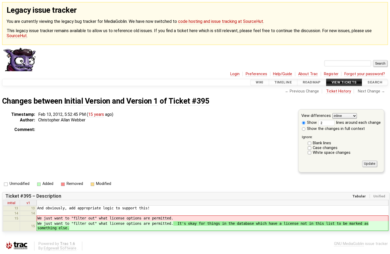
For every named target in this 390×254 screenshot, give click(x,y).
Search (374, 82)
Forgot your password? (364, 74)
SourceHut (17, 35)
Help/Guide (282, 74)
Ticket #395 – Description (33, 196)
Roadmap (312, 82)
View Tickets (344, 82)
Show (311, 122)
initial (11, 203)
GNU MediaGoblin (349, 244)
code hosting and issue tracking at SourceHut (220, 21)
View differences (316, 115)
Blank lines (322, 143)
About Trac (308, 74)
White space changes (331, 152)
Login (235, 74)
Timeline (283, 82)
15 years (96, 114)
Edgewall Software (60, 248)
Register (331, 74)
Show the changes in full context (335, 128)
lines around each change (358, 122)
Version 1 (142, 100)
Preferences (256, 74)
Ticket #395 (189, 100)
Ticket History (338, 91)
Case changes (325, 148)
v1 (28, 203)
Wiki (259, 82)
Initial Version (87, 100)
